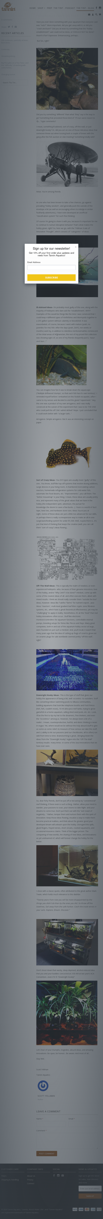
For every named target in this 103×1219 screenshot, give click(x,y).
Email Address (34, 262)
